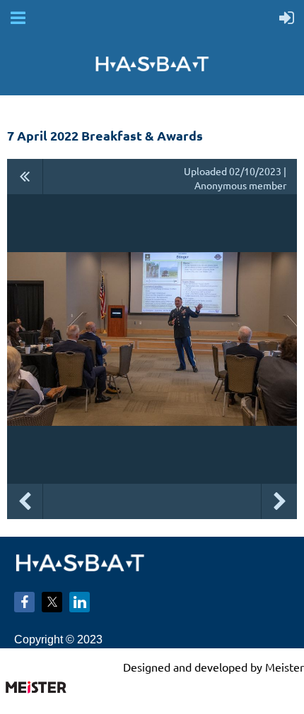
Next (279, 501)
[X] (52, 602)
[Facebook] (24, 602)
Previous (24, 501)
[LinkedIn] (79, 602)
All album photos (25, 176)
